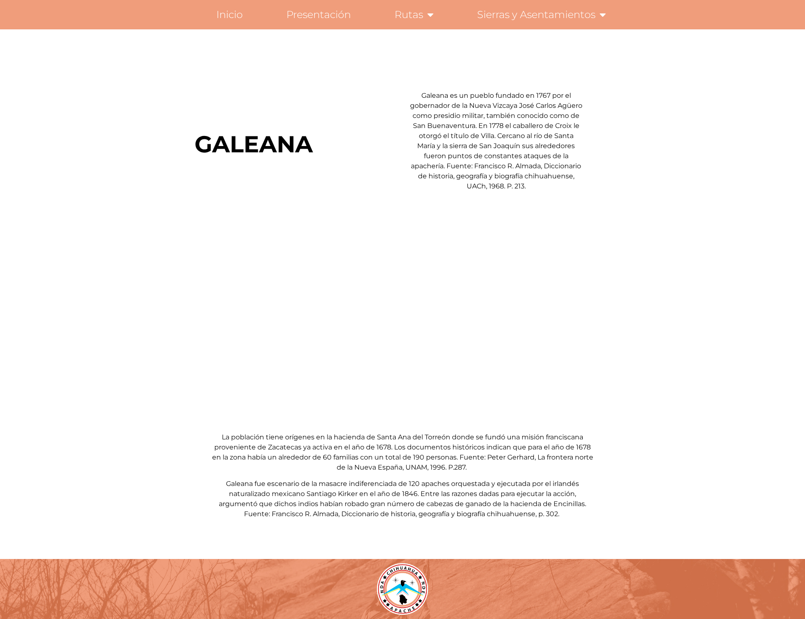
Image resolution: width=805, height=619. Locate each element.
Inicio (229, 14)
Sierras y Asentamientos (536, 14)
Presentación (318, 14)
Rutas (409, 14)
